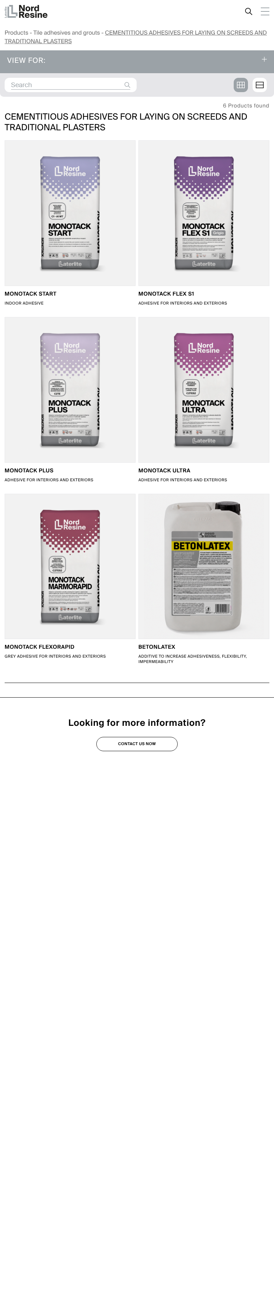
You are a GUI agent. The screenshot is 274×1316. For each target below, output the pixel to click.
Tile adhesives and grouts (66, 32)
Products (16, 32)
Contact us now (137, 744)
